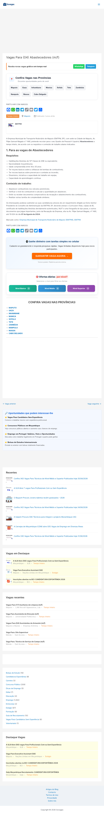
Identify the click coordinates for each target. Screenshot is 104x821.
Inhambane (36, 88)
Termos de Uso (52, 795)
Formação (10, 712)
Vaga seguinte (94, 404)
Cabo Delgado (40, 94)
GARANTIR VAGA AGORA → (52, 256)
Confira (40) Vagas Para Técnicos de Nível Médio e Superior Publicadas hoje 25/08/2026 (51, 478)
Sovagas (22, 3)
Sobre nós (52, 801)
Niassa (26, 94)
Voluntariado (11, 723)
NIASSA (12, 331)
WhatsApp (79, 66)
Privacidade (52, 798)
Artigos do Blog (52, 789)
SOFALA (12, 319)
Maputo (14, 88)
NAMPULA (13, 328)
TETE (11, 322)
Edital (8, 692)
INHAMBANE (14, 313)
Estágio (9, 708)
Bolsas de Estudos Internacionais (22, 442)
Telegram (91, 66)
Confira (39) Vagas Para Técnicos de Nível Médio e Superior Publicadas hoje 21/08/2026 (50, 536)
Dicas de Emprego (13, 688)
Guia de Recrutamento (15, 716)
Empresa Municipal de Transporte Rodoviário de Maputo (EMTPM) (46, 220)
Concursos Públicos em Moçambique (24, 426)
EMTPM (77, 220)
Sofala (59, 88)
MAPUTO (13, 308)
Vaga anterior (9, 404)
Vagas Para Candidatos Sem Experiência (25, 417)
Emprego (9, 700)
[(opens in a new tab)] (9, 480)
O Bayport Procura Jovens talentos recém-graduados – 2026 (39, 498)
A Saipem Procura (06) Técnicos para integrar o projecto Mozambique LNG (45, 517)
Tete (69, 88)
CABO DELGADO (16, 333)
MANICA (12, 316)
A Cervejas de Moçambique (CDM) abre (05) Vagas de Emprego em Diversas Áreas (48, 526)
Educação (10, 696)
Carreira (9, 681)
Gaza (24, 88)
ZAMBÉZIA (13, 325)
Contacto (52, 792)
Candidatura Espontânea (16, 677)
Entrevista (10, 704)
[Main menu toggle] (99, 4)
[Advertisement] (52, 34)
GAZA (11, 310)
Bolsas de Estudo (13, 673)
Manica (49, 88)
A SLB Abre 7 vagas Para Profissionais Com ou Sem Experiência (40, 488)
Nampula (15, 94)
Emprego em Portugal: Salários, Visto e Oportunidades (31, 434)
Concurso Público (13, 684)
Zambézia (80, 88)
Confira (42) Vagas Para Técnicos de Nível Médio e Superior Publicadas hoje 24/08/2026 (51, 507)
